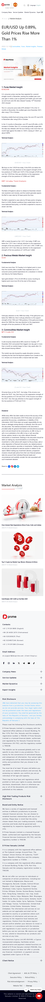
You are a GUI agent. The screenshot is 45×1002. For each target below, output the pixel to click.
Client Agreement (14, 973)
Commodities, (16, 46)
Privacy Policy (33, 981)
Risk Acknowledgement (15, 981)
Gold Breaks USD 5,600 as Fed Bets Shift (15, 599)
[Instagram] (12, 466)
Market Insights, (31, 46)
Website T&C (18, 985)
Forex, (23, 46)
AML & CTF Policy (30, 973)
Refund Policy (30, 977)
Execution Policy (16, 977)
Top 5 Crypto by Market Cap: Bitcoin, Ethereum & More (19, 562)
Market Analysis (15, 18)
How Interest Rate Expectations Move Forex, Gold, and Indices (21, 525)
